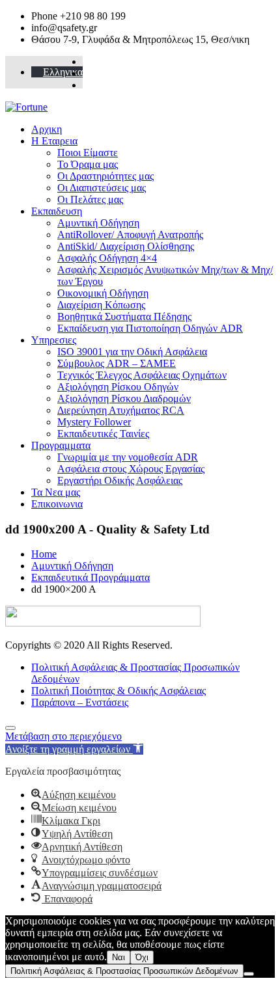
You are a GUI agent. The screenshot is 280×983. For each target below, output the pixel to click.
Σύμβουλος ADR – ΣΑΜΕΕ (116, 363)
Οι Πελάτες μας (90, 199)
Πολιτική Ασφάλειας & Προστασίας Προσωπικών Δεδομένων (124, 971)
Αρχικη (46, 129)
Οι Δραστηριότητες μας (105, 176)
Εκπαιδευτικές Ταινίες (103, 433)
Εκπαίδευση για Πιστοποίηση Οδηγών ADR (150, 328)
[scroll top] (10, 728)
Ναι (118, 957)
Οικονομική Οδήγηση (102, 293)
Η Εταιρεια (54, 140)
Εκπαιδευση (56, 211)
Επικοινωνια (57, 503)
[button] (74, 749)
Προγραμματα (61, 445)
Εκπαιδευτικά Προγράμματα (90, 577)
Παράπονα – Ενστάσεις (79, 702)
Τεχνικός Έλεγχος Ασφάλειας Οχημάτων (142, 375)
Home (44, 553)
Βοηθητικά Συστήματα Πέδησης (124, 316)
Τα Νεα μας (55, 492)
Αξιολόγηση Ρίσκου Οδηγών (117, 386)
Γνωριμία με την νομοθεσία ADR (127, 457)
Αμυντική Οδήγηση (98, 222)
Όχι (141, 957)
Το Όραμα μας (87, 164)
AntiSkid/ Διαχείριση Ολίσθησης (125, 246)
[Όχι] (249, 974)
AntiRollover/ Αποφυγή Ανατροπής (130, 234)
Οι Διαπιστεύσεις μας (101, 187)
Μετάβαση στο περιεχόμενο (63, 736)
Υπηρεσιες (53, 339)
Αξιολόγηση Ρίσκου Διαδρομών (124, 398)
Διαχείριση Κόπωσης (101, 304)
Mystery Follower (94, 421)
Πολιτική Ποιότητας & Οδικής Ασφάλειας (118, 690)
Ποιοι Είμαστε (87, 152)
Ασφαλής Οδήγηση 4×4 (107, 257)
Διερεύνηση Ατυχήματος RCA (120, 410)
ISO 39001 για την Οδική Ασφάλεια (132, 351)
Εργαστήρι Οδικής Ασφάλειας (119, 480)
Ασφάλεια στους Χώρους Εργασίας (130, 468)
